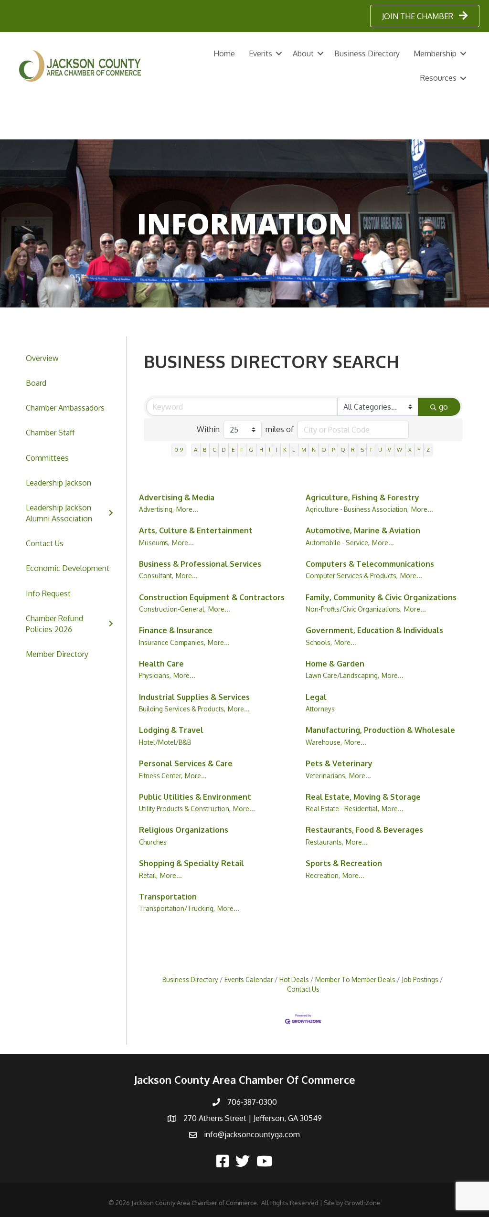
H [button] (261, 449)
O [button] (323, 449)
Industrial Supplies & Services (194, 697)
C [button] (214, 449)
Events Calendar (248, 979)
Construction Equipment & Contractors (212, 597)
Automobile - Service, (338, 543)
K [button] (285, 449)
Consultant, (156, 575)
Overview (42, 358)
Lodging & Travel (171, 730)
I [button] (269, 449)
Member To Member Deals (355, 979)
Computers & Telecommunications (370, 564)
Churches (153, 842)
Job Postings (420, 979)
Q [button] (342, 449)
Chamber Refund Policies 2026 (54, 624)
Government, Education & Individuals (374, 630)
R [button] (353, 449)
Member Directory (57, 654)
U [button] (380, 449)
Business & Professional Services (200, 564)
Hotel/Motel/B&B (165, 742)
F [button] (241, 449)
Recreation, (323, 875)
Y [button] (419, 449)
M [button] (303, 449)
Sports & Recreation (344, 863)
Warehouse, (324, 742)
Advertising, (156, 509)
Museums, (154, 543)
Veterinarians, (326, 776)
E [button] (233, 449)
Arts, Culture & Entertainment (196, 530)
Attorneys (320, 709)
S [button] (362, 449)
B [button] (204, 449)
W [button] (399, 449)
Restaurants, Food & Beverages (364, 830)
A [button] (195, 449)
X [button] (410, 449)
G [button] (251, 449)
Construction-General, (172, 609)
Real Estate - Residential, (342, 808)
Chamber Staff (50, 432)
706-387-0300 (252, 1102)
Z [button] (428, 449)
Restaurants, (324, 842)
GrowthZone (362, 1202)
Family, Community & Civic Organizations (381, 597)
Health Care (161, 663)
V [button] (389, 449)
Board (36, 383)
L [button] (293, 449)
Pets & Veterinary (339, 763)
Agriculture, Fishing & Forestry (362, 497)
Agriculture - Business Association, (357, 509)
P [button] (333, 449)
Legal (316, 697)
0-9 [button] (178, 449)
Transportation (168, 896)
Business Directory (367, 53)
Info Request (48, 593)
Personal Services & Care (186, 763)
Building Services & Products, (182, 709)
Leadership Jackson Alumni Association (59, 513)
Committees (47, 458)
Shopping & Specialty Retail (191, 863)
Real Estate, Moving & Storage (363, 797)
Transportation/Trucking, (177, 908)
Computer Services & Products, (352, 575)
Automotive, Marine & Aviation (363, 530)
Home (224, 53)
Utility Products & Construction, (185, 808)
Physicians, (155, 675)
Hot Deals (294, 979)
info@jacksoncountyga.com (252, 1134)
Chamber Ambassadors (65, 408)
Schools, (319, 642)
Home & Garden (335, 663)
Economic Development (67, 568)
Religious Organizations (183, 830)
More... (187, 509)
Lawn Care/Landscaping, (342, 675)
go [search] (443, 407)
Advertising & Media (176, 497)
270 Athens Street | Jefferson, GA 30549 (252, 1118)
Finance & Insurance (176, 630)
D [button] (224, 449)
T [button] (371, 449)
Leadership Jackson (58, 482)
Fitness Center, (160, 776)
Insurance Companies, (172, 642)
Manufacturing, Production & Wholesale (380, 730)
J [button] (276, 449)
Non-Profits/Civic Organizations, (354, 609)
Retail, (148, 875)
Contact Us (45, 543)
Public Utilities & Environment (195, 797)
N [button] (314, 449)
